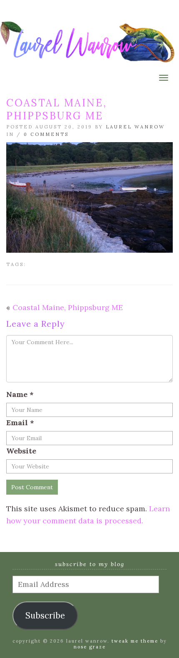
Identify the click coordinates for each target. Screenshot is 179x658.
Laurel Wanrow (135, 127)
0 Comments (46, 134)
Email (20, 422)
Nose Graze (90, 647)
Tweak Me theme (135, 641)
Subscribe (45, 615)
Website (21, 451)
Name (20, 394)
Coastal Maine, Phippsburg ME (67, 307)
